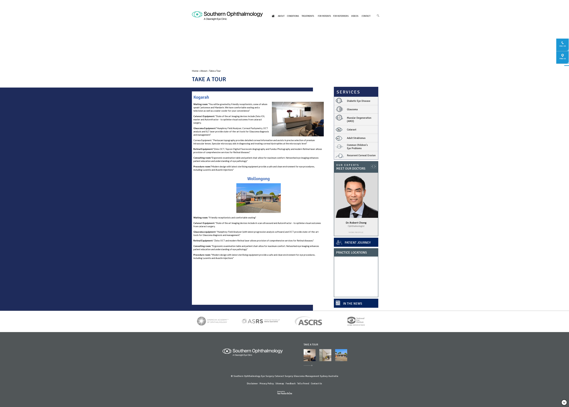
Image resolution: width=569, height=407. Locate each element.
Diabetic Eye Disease (358, 101)
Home (273, 16)
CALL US (562, 46)
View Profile (356, 232)
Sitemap (279, 383)
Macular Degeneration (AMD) (359, 119)
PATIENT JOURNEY (358, 243)
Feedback (290, 383)
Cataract (351, 129)
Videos (354, 16)
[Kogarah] (298, 118)
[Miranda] (325, 355)
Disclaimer (252, 383)
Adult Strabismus (356, 138)
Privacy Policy (267, 383)
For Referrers (341, 16)
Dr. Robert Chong (356, 222)
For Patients (324, 16)
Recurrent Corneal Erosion (361, 155)
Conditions (293, 16)
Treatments (308, 16)
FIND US (563, 59)
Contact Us (316, 383)
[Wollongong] (258, 197)
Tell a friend (303, 383)
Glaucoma (352, 109)
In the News (352, 304)
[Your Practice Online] (284, 392)
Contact (366, 16)
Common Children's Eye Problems (357, 146)
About (281, 16)
